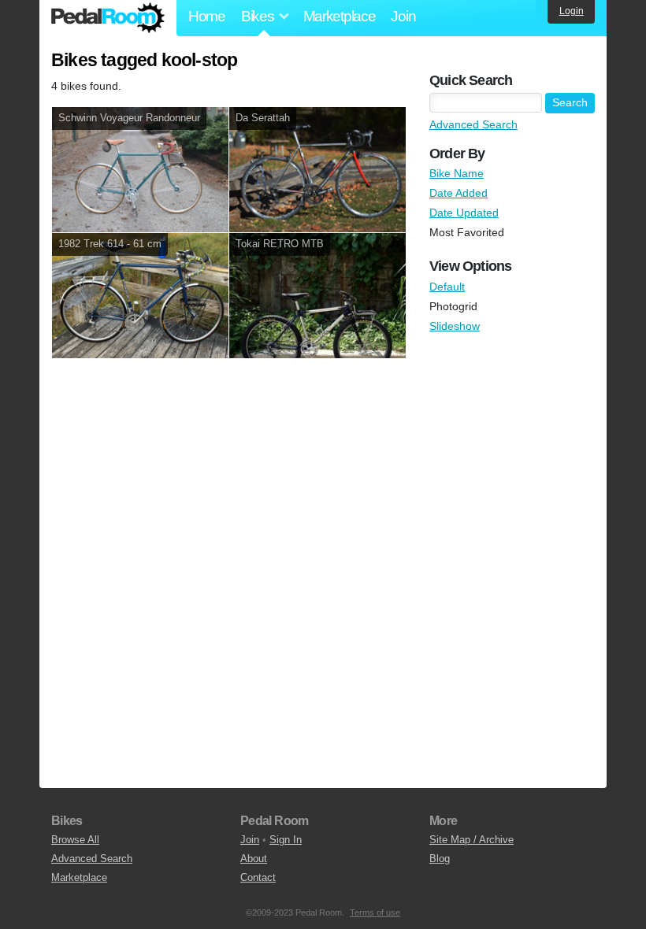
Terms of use (375, 912)
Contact (258, 877)
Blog (439, 858)
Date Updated (464, 212)
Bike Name (456, 173)
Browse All (75, 840)
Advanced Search (473, 124)
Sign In (285, 840)
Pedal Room (108, 18)
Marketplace (339, 16)
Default (447, 286)
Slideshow (454, 326)
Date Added (458, 193)
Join (403, 16)
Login (571, 11)
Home (206, 16)
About (253, 858)
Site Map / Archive (471, 840)
